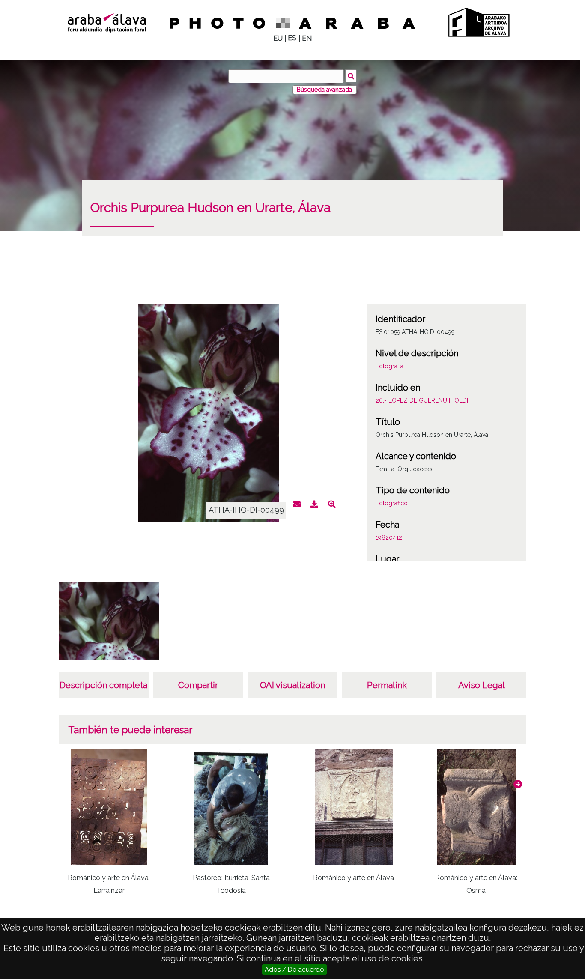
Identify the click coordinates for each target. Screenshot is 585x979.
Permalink (387, 685)
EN (307, 38)
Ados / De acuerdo (294, 969)
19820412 (389, 537)
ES (292, 38)
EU (278, 38)
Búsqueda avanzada (324, 89)
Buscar (351, 75)
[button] (517, 784)
